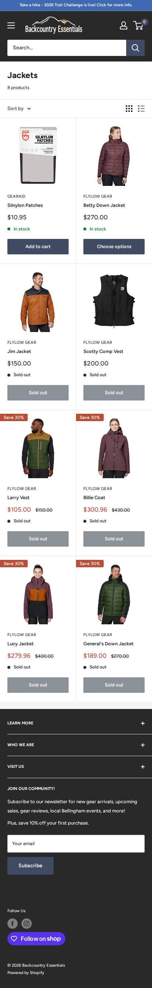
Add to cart (38, 246)
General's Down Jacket (108, 643)
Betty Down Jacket (104, 205)
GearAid (16, 196)
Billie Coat (94, 497)
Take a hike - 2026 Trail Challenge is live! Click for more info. (76, 5)
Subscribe (30, 865)
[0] (138, 25)
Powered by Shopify (25, 972)
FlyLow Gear (97, 196)
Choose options (114, 246)
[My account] (123, 25)
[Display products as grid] (129, 108)
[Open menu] (11, 25)
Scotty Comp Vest (103, 351)
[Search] (135, 48)
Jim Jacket (19, 351)
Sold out (38, 392)
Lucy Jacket (20, 643)
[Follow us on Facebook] (12, 923)
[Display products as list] (141, 108)
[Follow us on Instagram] (26, 923)
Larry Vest (18, 497)
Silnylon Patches (25, 205)
